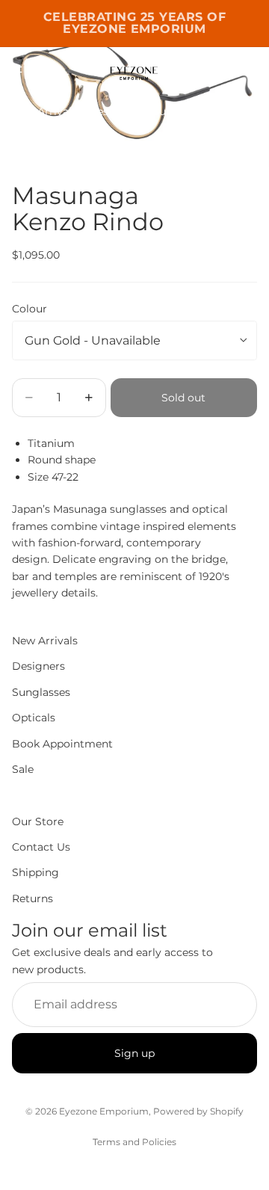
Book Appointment (62, 743)
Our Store (38, 820)
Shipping (35, 872)
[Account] (218, 69)
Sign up (134, 1052)
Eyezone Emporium (104, 1111)
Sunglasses (181, 111)
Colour (29, 308)
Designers (114, 111)
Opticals (243, 111)
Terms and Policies (134, 1141)
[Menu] (17, 69)
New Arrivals (44, 111)
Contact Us (41, 847)
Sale (23, 769)
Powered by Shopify (198, 1111)
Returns (32, 897)
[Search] (49, 69)
